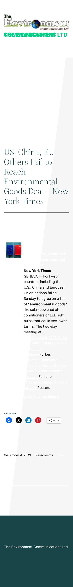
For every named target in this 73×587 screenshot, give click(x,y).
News (62, 455)
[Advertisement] (36, 98)
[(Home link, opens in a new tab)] (36, 22)
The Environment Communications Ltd (36, 34)
